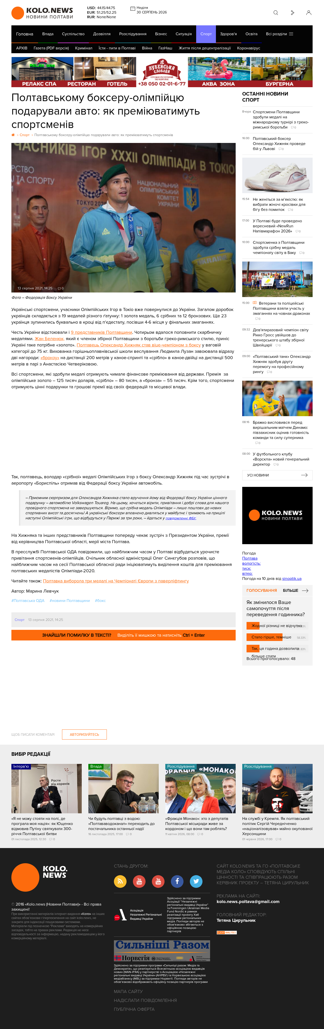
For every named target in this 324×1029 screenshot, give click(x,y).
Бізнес (161, 33)
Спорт (206, 33)
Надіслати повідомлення (145, 1000)
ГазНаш (165, 48)
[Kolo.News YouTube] (277, 515)
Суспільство (73, 33)
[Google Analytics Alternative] (227, 933)
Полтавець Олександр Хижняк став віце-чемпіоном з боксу (139, 345)
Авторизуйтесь (84, 734)
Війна (147, 48)
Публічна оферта (134, 1009)
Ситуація (184, 33)
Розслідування (133, 33)
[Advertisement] (123, 428)
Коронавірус (248, 48)
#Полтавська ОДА (28, 600)
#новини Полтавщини (70, 600)
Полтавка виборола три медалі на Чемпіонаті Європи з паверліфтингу (116, 581)
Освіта (251, 33)
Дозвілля (102, 33)
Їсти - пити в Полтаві (117, 48)
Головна (24, 34)
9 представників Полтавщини (101, 332)
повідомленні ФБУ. (181, 518)
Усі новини (258, 475)
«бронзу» (49, 357)
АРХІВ (21, 48)
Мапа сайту (128, 991)
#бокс (100, 600)
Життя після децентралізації (205, 48)
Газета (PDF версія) (51, 48)
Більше (290, 590)
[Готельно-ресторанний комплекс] (162, 72)
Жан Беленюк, (50, 338)
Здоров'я (228, 33)
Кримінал (83, 48)
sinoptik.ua (291, 578)
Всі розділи (277, 33)
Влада (47, 33)
